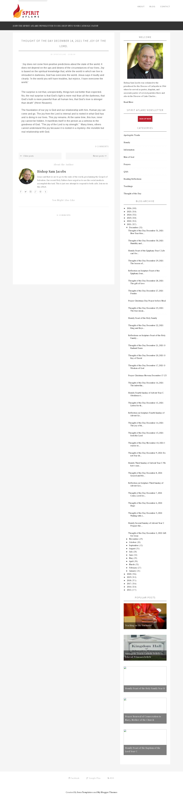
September (134, 545)
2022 (129, 221)
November (134, 539)
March (132, 564)
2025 (129, 211)
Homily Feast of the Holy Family (142, 318)
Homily (127, 142)
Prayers (127, 164)
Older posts (28, 156)
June (131, 555)
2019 (129, 577)
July (131, 551)
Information (129, 149)
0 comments (102, 146)
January (133, 571)
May (131, 558)
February (133, 567)
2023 (129, 218)
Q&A (126, 171)
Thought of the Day (132, 193)
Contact (165, 6)
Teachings (128, 186)
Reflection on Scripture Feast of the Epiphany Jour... (144, 272)
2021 (129, 224)
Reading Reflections (133, 179)
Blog (152, 6)
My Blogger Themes (107, 792)
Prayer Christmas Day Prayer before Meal (147, 300)
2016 (129, 586)
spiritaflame (60, 54)
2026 (129, 208)
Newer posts (99, 156)
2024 (129, 214)
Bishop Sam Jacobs (51, 171)
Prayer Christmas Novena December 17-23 (147, 375)
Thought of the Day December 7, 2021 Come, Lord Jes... (145, 494)
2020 (129, 574)
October (133, 542)
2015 (129, 590)
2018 (129, 580)
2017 (129, 583)
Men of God (129, 157)
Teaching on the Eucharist (138, 625)
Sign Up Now (145, 119)
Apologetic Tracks (132, 135)
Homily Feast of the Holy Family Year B (145, 688)
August (132, 548)
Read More (128, 102)
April (131, 561)
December (134, 227)
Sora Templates (85, 792)
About (141, 6)
